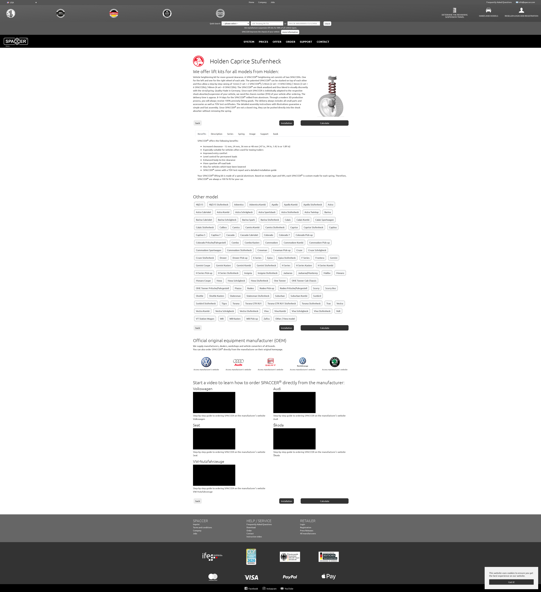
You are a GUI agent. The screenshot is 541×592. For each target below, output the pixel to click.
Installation (286, 123)
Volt (338, 311)
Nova (219, 280)
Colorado (268, 234)
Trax (328, 303)
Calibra (223, 227)
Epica (269, 257)
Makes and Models (488, 16)
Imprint (196, 524)
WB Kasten (235, 318)
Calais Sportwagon (324, 219)
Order (249, 530)
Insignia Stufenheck (267, 272)
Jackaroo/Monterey (308, 272)
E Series (257, 257)
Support (264, 133)
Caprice (294, 227)
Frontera (319, 257)
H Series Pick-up (204, 272)
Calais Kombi (303, 219)
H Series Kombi (325, 265)
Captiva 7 (215, 234)
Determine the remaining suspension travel (455, 15)
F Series (305, 257)
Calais (288, 219)
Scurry (316, 288)
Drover (223, 257)
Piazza (238, 288)
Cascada (230, 234)
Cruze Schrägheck (317, 250)
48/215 (199, 204)
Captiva (333, 227)
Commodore (271, 242)
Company (262, 2)
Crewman (262, 250)
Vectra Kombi (202, 311)
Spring (241, 133)
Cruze (299, 250)
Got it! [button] (511, 582)
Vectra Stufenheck (249, 311)
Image (252, 133)
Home (251, 2)
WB (222, 318)
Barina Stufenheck (270, 219)
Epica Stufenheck (287, 257)
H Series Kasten (304, 265)
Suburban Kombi (299, 295)
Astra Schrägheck (244, 212)
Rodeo (250, 288)
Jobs (273, 2)
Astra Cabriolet (203, 212)
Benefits (202, 133)
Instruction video (254, 536)
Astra (330, 204)
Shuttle (199, 295)
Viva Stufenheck (322, 311)
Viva (266, 311)
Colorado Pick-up (304, 234)
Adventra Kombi (257, 204)
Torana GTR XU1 (253, 303)
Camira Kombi (252, 227)
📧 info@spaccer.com (525, 2)
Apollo (275, 204)
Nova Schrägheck (236, 280)
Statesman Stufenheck (258, 295)
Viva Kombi (280, 311)
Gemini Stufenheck (266, 265)
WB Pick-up (252, 318)
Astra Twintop (312, 212)
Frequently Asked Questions (499, 2)
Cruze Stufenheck (205, 257)
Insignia (248, 272)
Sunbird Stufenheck (206, 303)
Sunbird (317, 295)
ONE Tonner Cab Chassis (304, 280)
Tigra (224, 303)
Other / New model (285, 318)
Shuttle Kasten (216, 295)
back (197, 123)
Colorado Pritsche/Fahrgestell (211, 242)
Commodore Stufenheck (239, 250)
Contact (250, 533)
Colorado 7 (284, 234)
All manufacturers (308, 533)
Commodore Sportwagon (208, 250)
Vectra (340, 303)
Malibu (327, 272)
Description (216, 133)
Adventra (238, 204)
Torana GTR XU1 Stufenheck (282, 303)
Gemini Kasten (223, 265)
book (275, 133)
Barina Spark (248, 219)
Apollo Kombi (291, 204)
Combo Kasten (252, 242)
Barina (327, 212)
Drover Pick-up (240, 257)
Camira (236, 227)
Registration (305, 527)
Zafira (267, 318)
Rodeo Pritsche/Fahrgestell (293, 288)
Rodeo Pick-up (267, 288)
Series (230, 133)
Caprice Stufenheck (313, 227)
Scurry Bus (330, 288)
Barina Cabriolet (204, 219)
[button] (21, 2)
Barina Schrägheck (227, 219)
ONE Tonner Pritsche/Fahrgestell (212, 288)
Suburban (280, 295)
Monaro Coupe (203, 280)
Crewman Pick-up (282, 250)
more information (290, 32)
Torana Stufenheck (311, 303)
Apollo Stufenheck (312, 204)
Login (302, 524)
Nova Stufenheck (259, 280)
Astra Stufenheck (290, 212)
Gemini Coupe (203, 265)
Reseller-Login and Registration (521, 16)
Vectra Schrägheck (224, 311)
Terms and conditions (202, 527)
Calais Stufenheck (205, 227)
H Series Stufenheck (228, 272)
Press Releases (306, 530)
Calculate (324, 123)
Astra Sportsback (267, 212)
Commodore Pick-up (319, 242)
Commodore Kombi (293, 242)
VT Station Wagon (205, 318)
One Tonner (280, 280)
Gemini (333, 257)
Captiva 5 (200, 234)
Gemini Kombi (244, 265)
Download (251, 527)
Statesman (235, 295)
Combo (235, 242)
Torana (236, 303)
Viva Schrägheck (300, 311)
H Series (286, 265)
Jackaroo (287, 272)
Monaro (340, 272)
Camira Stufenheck (274, 227)
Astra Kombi (223, 212)
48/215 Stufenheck (218, 204)
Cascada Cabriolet (249, 234)
